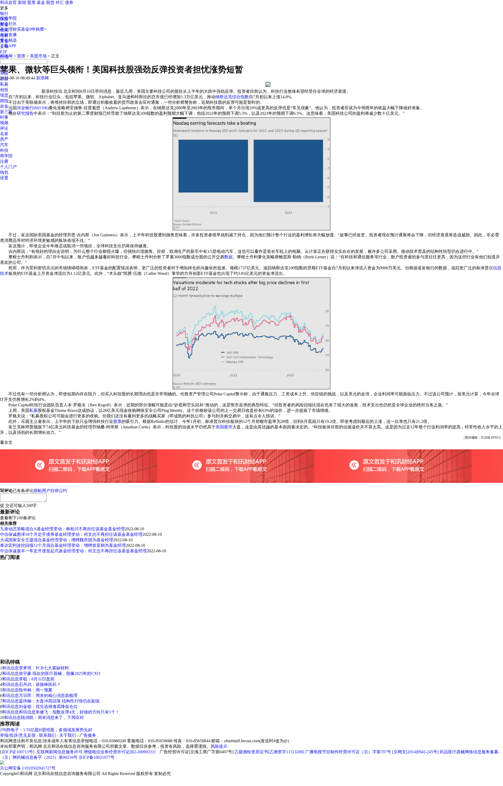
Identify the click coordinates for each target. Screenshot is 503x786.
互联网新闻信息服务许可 (59, 752)
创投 (4, 90)
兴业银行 (25, 108)
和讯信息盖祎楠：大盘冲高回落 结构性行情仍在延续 (51, 701)
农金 (4, 106)
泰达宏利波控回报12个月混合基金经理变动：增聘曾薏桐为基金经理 (63, 545)
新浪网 (42, 78)
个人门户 (8, 167)
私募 (4, 84)
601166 (41, 108)
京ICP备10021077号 (96, 757)
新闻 (22, 2)
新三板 (6, 112)
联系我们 (47, 735)
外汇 (60, 2)
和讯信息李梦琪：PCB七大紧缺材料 (35, 668)
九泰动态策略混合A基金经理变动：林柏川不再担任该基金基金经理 (62, 529)
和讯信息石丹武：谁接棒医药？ (31, 684)
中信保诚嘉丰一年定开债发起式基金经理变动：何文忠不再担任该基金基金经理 (73, 551)
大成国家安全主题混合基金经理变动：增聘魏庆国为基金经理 (56, 540)
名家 (4, 134)
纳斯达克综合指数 (232, 97)
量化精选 (8, 40)
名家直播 (8, 34)
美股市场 (38, 56)
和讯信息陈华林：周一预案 (27, 690)
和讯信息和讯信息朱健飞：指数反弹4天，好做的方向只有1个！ (60, 712)
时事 (4, 117)
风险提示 (219, 746)
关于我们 (67, 735)
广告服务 (87, 735)
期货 (50, 2)
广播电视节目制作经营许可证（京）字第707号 (348, 752)
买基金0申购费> (31, 29)
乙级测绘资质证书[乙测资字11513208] (269, 752)
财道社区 (8, 23)
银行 (4, 13)
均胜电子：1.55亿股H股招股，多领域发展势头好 (47, 730)
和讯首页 (8, 2)
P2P (3, 52)
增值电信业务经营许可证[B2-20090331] (119, 752)
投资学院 (8, 18)
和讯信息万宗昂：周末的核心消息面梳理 (40, 695)
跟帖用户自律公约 (50, 490)
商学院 (6, 156)
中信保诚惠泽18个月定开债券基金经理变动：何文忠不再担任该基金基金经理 (71, 534)
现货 (4, 95)
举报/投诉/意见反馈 (18, 735)
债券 (69, 2)
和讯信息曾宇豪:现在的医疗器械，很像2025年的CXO (51, 673)
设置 (4, 178)
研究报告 (25, 113)
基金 (41, 2)
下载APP (8, 45)
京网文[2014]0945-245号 (415, 752)
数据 (228, 257)
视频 (4, 123)
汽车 (4, 145)
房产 (4, 139)
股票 (31, 2)
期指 (4, 101)
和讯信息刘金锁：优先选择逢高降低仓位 (40, 706)
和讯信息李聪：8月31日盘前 (28, 679)
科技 (4, 150)
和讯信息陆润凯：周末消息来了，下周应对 (44, 717)
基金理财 (8, 29)
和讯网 (6, 56)
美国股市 (224, 427)
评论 (4, 128)
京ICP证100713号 (17, 752)
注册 (4, 161)
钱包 (4, 172)
